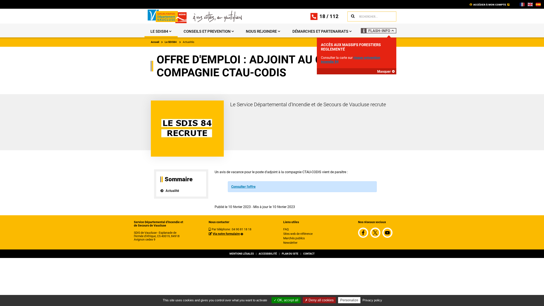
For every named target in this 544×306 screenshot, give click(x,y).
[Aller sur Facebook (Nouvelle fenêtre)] (363, 233)
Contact (308, 253)
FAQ (286, 229)
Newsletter (290, 242)
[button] (378, 30)
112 (334, 16)
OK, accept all (287, 300)
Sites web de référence (298, 233)
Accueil (155, 42)
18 (322, 16)
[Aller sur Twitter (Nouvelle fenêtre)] (375, 233)
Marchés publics (294, 238)
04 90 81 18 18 (241, 229)
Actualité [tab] (172, 191)
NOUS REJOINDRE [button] (261, 31)
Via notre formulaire (226, 233)
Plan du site (290, 253)
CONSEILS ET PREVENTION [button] (207, 31)
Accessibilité (268, 253)
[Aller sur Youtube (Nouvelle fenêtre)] (387, 233)
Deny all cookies (321, 300)
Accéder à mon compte (489, 4)
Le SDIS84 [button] (159, 31)
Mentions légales (242, 253)
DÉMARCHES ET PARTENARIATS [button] (320, 31)
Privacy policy (372, 300)
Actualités (188, 42)
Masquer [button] (384, 71)
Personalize (349, 300)
